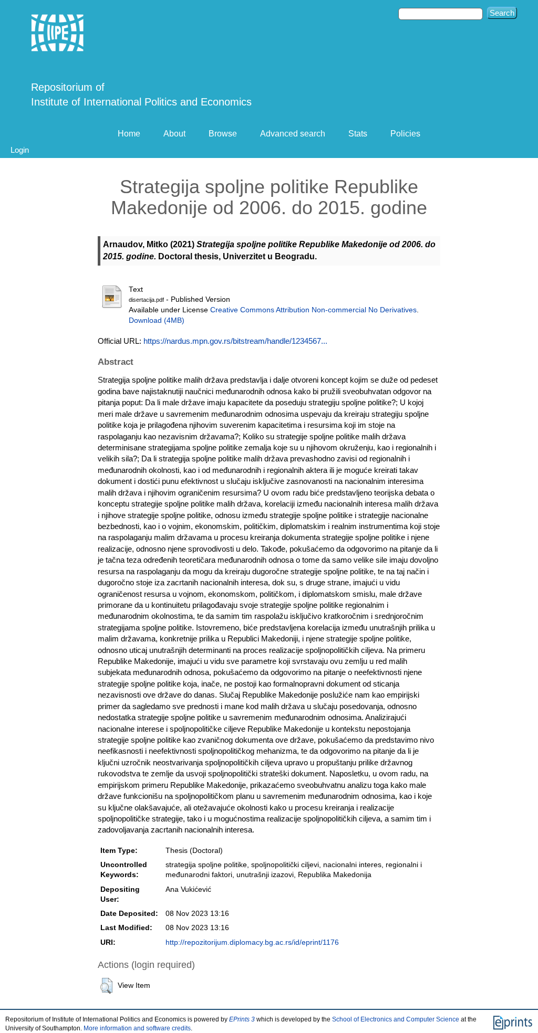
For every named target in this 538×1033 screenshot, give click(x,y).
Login (20, 149)
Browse (223, 133)
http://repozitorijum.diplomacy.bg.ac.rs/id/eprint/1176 (252, 942)
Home (129, 133)
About (174, 133)
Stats (357, 133)
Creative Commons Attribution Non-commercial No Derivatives (313, 310)
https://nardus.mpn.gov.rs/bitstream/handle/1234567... (235, 340)
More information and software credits (137, 1028)
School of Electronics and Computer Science (395, 1019)
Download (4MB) (156, 320)
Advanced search (292, 133)
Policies (405, 133)
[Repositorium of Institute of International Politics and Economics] (58, 33)
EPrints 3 (242, 1019)
